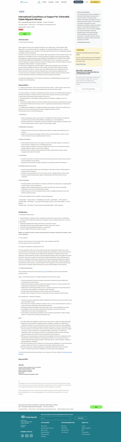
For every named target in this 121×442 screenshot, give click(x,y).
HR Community (65, 430)
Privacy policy (85, 432)
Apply (24, 33)
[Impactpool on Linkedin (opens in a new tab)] (27, 437)
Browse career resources (47, 428)
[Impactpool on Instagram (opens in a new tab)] (31, 437)
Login (86, 2)
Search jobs (44, 426)
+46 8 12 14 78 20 (25, 423)
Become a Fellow (45, 432)
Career (83, 426)
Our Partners (64, 432)
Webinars (43, 436)
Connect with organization (88, 89)
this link (44, 271)
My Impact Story (45, 434)
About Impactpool (86, 428)
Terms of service (86, 434)
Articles (44, 2)
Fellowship (63, 2)
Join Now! (80, 418)
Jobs (39, 2)
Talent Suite (64, 428)
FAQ (83, 430)
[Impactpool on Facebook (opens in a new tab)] (22, 437)
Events (57, 2)
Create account (78, 2)
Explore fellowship (80, 64)
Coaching (51, 2)
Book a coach (44, 430)
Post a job (63, 426)
